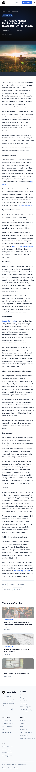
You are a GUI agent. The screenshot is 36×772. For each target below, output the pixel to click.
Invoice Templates (25, 707)
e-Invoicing (23, 704)
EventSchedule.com (26, 732)
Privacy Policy (6, 750)
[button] (34, 2)
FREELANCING (7, 15)
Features (22, 695)
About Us (22, 720)
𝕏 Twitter (11, 584)
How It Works (24, 701)
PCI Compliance (7, 756)
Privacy (10, 768)
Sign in (18, 2)
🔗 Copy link (17, 589)
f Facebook (7, 589)
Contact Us (23, 723)
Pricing (22, 698)
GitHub (22, 726)
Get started (27, 2)
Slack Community (7, 726)
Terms (4, 768)
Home (4, 11)
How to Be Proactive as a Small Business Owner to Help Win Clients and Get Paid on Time (18, 625)
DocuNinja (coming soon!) (28, 738)
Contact (16, 768)
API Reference (6, 732)
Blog (8, 11)
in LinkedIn (21, 584)
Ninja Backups (24, 735)
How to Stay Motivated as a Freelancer (16, 673)
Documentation (6, 720)
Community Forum (7, 723)
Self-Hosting (23, 729)
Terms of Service (7, 747)
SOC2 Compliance (7, 753)
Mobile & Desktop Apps (26, 711)
